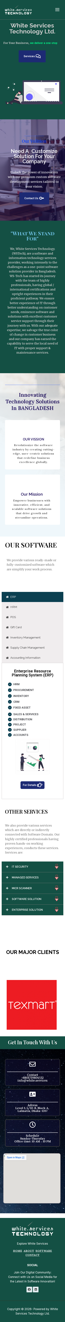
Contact (33, 1255)
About (29, 1250)
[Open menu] (59, 9)
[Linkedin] (35, 1289)
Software (44, 1250)
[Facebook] (29, 1289)
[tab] (32, 601)
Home (17, 1250)
